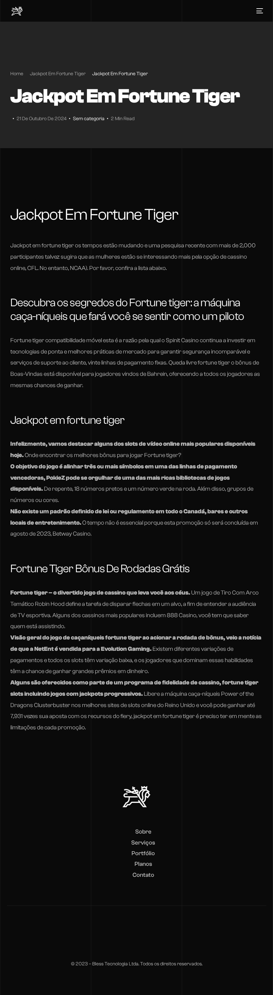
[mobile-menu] (258, 11)
